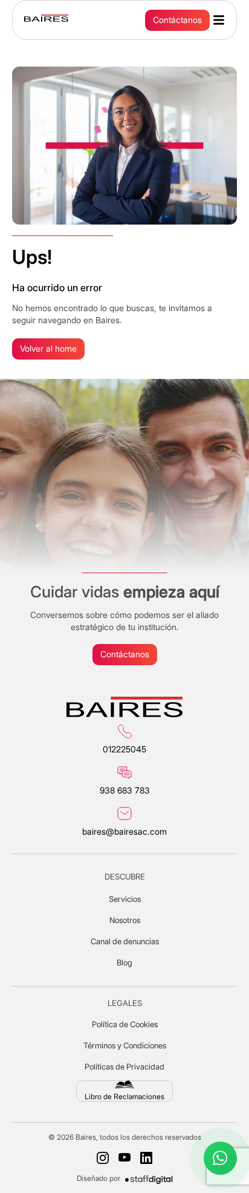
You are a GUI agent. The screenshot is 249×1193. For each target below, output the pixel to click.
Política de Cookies (125, 1024)
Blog (124, 962)
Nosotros (124, 920)
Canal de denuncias (125, 941)
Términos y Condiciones (124, 1045)
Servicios (125, 899)
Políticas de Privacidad (124, 1066)
